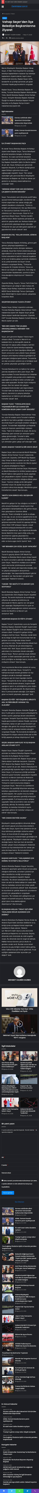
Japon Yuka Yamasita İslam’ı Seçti (10, 1110)
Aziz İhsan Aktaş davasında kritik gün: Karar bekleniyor (10, 1065)
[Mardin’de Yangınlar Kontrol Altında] (8, 1361)
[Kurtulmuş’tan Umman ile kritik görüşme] (8, 1371)
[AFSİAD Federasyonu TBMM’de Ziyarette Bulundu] (8, 1346)
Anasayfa (6, 14)
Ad (3, 1157)
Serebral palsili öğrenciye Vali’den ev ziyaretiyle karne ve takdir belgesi (28, 1066)
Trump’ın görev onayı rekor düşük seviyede (19, 2)
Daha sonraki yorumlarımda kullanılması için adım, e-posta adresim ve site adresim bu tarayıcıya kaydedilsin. (19, 1184)
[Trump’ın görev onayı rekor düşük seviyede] (8, 1240)
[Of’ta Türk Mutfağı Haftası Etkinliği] (8, 1380)
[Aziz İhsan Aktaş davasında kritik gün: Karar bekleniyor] (10, 1056)
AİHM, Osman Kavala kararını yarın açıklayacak (25, 1219)
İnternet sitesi (6, 1173)
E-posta (5, 1165)
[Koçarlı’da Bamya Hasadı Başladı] (8, 1288)
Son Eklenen (19, 1202)
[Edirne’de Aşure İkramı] (8, 1337)
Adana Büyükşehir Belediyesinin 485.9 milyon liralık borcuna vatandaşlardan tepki (10, 1089)
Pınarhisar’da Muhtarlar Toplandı (15, 1353)
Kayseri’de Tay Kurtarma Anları (26, 1087)
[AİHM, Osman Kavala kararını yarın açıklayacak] (7, 133)
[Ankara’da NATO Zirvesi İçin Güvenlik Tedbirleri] (28, 1102)
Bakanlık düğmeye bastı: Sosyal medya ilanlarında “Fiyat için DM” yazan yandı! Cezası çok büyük (25, 1257)
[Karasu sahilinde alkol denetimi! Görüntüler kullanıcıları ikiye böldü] (7, 120)
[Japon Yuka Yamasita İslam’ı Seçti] (10, 1102)
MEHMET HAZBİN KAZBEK (13, 35)
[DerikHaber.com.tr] (19, 6)
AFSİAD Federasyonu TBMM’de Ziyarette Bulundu (25, 1345)
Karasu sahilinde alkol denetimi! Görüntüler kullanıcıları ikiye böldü (23, 120)
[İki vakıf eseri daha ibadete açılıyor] (8, 1230)
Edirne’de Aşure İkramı (23, 1334)
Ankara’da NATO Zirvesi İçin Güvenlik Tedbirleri (27, 1111)
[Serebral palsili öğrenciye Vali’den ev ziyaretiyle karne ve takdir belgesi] (28, 1056)
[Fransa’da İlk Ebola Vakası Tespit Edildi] (8, 1389)
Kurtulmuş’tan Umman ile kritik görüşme (24, 1369)
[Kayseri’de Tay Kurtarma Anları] (28, 1079)
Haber (13, 14)
